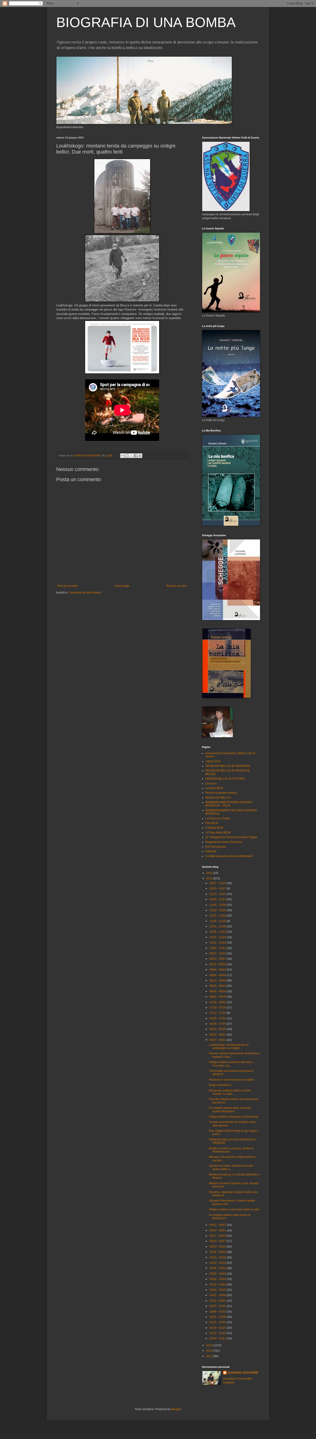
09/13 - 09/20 (218, 964)
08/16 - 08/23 (218, 985)
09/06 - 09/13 (218, 969)
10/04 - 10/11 (218, 948)
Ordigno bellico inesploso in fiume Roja (233, 1116)
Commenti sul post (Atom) (84, 592)
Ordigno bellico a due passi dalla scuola (234, 1209)
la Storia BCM (214, 788)
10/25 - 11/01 (218, 931)
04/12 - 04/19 (218, 1262)
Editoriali (211, 851)
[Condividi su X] (131, 455)
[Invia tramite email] (122, 455)
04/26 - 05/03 (218, 1252)
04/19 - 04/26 (218, 1257)
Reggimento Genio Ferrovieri (223, 842)
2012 (209, 1356)
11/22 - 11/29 (218, 910)
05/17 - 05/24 (218, 1235)
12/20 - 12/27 (218, 888)
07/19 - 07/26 (218, 1007)
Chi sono (211, 783)
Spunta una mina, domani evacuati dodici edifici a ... (231, 1167)
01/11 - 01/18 (218, 1333)
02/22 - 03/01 (218, 1300)
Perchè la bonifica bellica (221, 792)
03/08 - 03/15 (218, 1289)
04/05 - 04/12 (218, 1268)
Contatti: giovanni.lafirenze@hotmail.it (229, 856)
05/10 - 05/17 (218, 1241)
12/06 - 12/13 (218, 899)
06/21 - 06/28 (218, 1029)
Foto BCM (211, 823)
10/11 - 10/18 (218, 942)
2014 (209, 1345)
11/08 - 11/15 (218, 921)
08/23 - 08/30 (218, 980)
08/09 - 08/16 (218, 991)
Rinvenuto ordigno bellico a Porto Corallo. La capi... (230, 1092)
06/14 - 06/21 (218, 1034)
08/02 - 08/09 (218, 996)
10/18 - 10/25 (218, 937)
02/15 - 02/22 (218, 1306)
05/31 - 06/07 (218, 1225)
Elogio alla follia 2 (220, 1085)
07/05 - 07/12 (218, 1018)
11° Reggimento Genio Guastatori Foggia (231, 837)
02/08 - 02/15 (218, 1311)
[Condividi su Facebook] (135, 455)
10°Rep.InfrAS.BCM (217, 832)
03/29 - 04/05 (218, 1273)
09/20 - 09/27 (218, 958)
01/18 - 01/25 (218, 1327)
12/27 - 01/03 (218, 883)
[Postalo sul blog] (126, 455)
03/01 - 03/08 (218, 1295)
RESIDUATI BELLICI (218, 797)
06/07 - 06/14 (218, 1040)
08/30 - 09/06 (218, 975)
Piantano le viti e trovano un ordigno (231, 1079)
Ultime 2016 (213, 761)
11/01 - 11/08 (218, 926)
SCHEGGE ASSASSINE (243, 1372)
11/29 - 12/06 (218, 905)
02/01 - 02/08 (218, 1317)
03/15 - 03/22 (218, 1284)
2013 (209, 1350)
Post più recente (67, 585)
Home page (122, 585)
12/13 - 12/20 (218, 894)
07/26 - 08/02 (218, 1002)
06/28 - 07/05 (218, 1023)
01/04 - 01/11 (218, 1338)
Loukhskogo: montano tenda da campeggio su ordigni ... (229, 1046)
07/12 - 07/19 (218, 1013)
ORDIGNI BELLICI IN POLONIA (225, 778)
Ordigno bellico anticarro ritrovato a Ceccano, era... (231, 1064)
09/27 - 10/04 (218, 953)
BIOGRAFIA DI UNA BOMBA (146, 22)
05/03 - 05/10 (218, 1246)
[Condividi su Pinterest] (140, 455)
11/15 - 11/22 (218, 915)
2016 (209, 873)
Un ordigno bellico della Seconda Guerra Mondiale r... (230, 1109)
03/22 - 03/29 (218, 1279)
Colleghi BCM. (214, 827)
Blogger (176, 1409)
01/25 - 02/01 (218, 1322)
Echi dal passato (215, 846)
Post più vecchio (176, 585)
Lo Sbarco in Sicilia (217, 818)
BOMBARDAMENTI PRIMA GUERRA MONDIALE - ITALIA (228, 804)
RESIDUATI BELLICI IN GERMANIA (227, 766)
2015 (209, 878)
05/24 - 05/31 (218, 1230)
